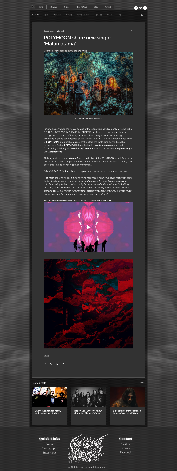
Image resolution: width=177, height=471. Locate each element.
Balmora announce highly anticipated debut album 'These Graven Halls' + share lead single (49, 412)
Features (98, 15)
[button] (142, 15)
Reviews (69, 15)
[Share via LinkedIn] (57, 364)
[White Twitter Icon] (140, 8)
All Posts (35, 15)
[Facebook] (145, 8)
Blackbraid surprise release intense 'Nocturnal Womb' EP (127, 412)
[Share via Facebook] (45, 364)
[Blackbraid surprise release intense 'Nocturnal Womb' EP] (127, 397)
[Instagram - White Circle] (136, 8)
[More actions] (131, 31)
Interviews (57, 15)
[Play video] (88, 227)
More (119, 15)
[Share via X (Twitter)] (51, 364)
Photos (109, 15)
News (46, 15)
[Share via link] (63, 364)
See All (142, 382)
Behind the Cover (83, 15)
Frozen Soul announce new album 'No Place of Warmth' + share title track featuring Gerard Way (88, 412)
